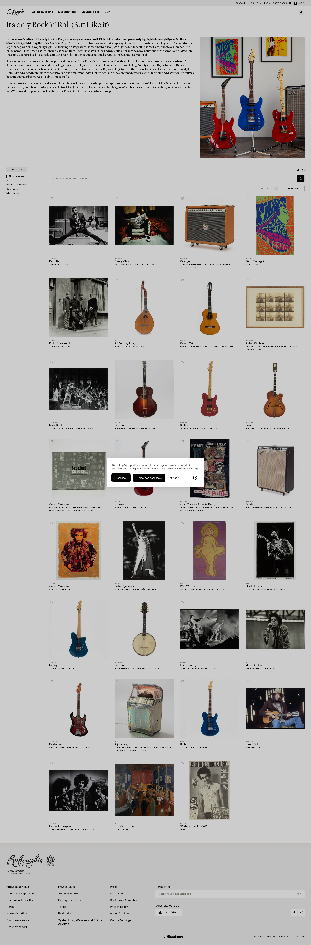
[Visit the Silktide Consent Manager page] (195, 478)
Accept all (121, 478)
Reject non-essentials (149, 478)
